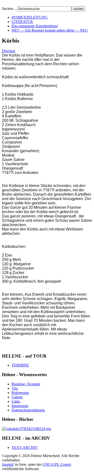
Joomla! (8, 464)
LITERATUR (22, 22)
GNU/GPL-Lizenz (56, 464)
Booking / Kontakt (26, 384)
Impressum (20, 406)
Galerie (17, 397)
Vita (15, 388)
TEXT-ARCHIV (25, 447)
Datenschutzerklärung (28, 410)
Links (16, 401)
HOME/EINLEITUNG (30, 17)
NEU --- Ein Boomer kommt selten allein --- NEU (50, 30)
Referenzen (20, 393)
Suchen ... (9, 9)
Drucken (8, 51)
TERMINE (20, 365)
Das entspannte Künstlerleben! (35, 26)
